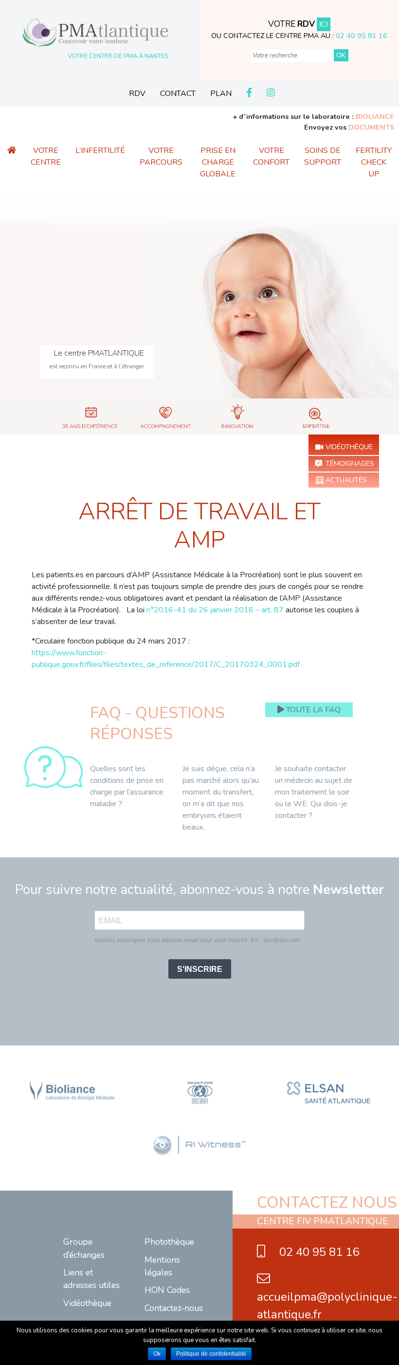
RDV (137, 93)
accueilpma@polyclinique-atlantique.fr (327, 1305)
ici (323, 24)
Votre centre (46, 156)
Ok (157, 1353)
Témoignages (350, 463)
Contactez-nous (174, 1308)
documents (371, 127)
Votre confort (271, 156)
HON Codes (167, 1290)
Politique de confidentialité (211, 1353)
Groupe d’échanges (84, 1248)
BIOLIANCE (375, 116)
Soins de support (322, 156)
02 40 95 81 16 (361, 35)
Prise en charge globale (218, 162)
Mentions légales (162, 1266)
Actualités (346, 480)
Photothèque (169, 1242)
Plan (221, 93)
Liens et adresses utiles (91, 1279)
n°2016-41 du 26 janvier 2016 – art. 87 (215, 610)
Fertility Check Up (374, 162)
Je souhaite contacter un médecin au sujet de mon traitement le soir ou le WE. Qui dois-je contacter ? (313, 792)
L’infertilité (100, 150)
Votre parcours (161, 156)
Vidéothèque (349, 447)
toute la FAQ (312, 709)
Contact (178, 93)
